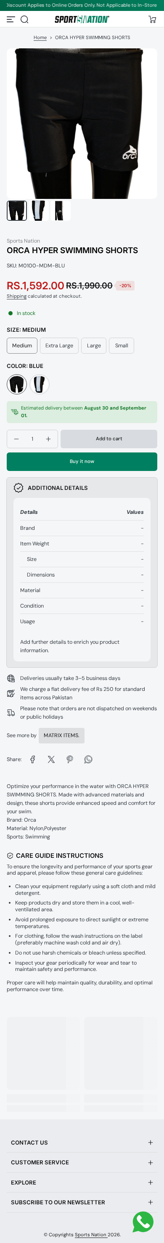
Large (94, 345)
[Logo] (82, 19)
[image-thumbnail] (17, 211)
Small (121, 345)
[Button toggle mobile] (12, 19)
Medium (22, 345)
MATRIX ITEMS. (61, 735)
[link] (32, 759)
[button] (24, 19)
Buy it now (82, 461)
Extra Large (59, 345)
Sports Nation (91, 1235)
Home (40, 37)
